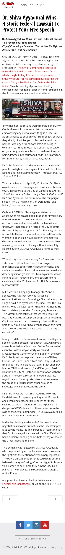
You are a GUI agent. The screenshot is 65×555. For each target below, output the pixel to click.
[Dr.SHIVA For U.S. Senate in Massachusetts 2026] (8, 5)
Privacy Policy (55, 547)
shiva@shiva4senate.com (16, 484)
